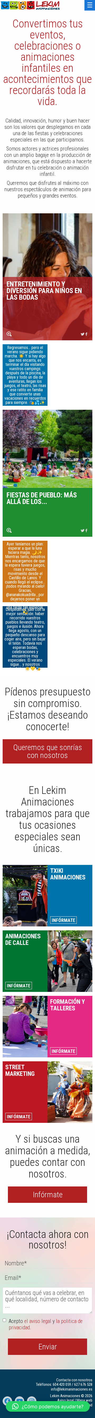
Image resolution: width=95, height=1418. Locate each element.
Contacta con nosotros (74, 1380)
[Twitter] (83, 334)
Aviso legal (65, 1400)
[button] (48, 1406)
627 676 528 (83, 1384)
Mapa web (84, 1400)
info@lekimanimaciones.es (71, 1389)
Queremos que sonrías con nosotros (47, 751)
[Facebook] (87, 334)
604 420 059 (62, 1384)
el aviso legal (37, 1321)
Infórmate (48, 1194)
